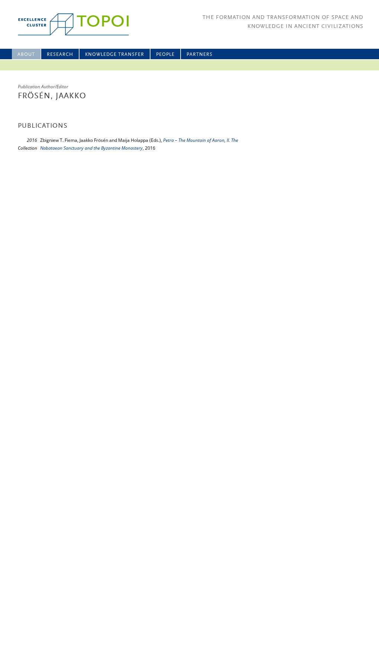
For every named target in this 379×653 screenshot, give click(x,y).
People (165, 54)
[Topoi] (66, 24)
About (26, 54)
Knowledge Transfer (114, 54)
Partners (200, 54)
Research (60, 54)
